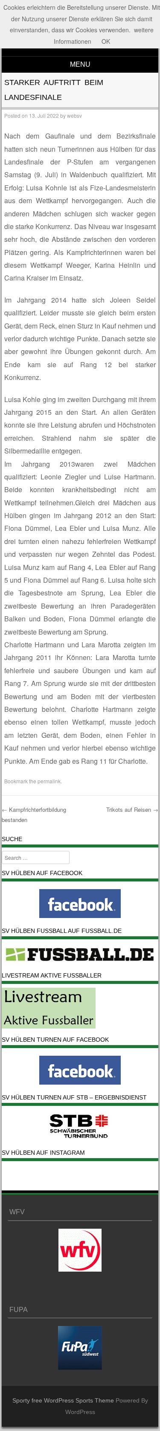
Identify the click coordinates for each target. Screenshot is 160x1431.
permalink (49, 781)
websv (74, 115)
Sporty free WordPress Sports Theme (63, 1400)
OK (106, 41)
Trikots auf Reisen (132, 809)
